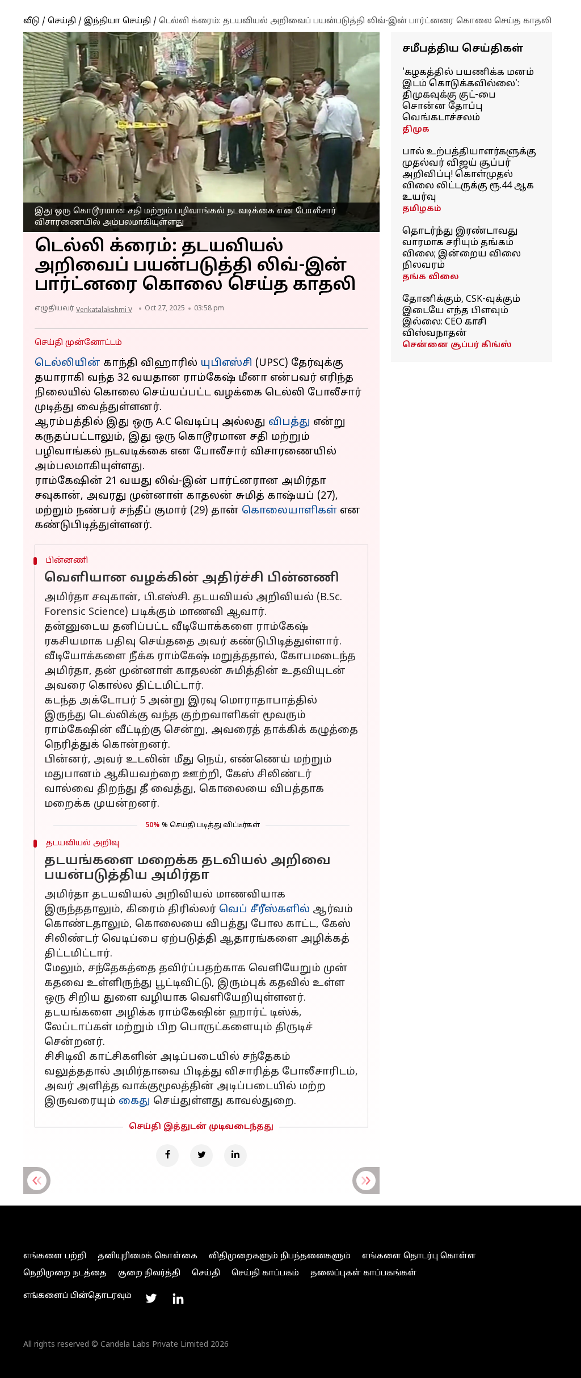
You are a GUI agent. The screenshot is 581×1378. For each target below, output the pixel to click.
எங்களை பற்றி (54, 1256)
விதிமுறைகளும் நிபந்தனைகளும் (280, 1256)
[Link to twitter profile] (151, 1299)
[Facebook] (167, 1155)
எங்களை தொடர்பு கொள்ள (419, 1256)
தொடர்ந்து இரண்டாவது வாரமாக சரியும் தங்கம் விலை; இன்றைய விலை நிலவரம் (461, 248)
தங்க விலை (430, 277)
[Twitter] (201, 1155)
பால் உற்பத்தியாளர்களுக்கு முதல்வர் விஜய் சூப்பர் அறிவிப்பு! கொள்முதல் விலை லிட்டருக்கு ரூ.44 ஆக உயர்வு (469, 174)
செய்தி (62, 21)
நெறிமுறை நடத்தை (65, 1273)
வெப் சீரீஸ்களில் (264, 909)
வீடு (31, 21)
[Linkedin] (235, 1155)
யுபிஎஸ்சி (226, 363)
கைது (134, 1101)
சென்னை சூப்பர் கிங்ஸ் (457, 345)
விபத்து (289, 422)
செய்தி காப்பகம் (265, 1273)
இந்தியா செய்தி (117, 21)
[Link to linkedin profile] (178, 1299)
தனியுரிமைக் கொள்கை (147, 1256)
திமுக (416, 129)
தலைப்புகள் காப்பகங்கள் (363, 1273)
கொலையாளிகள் (289, 510)
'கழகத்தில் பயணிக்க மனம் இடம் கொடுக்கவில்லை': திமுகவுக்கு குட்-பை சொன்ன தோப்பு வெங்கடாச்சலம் (468, 95)
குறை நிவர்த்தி (149, 1273)
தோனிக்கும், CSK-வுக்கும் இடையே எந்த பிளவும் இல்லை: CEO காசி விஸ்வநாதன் (461, 316)
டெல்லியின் (67, 363)
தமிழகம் (421, 209)
